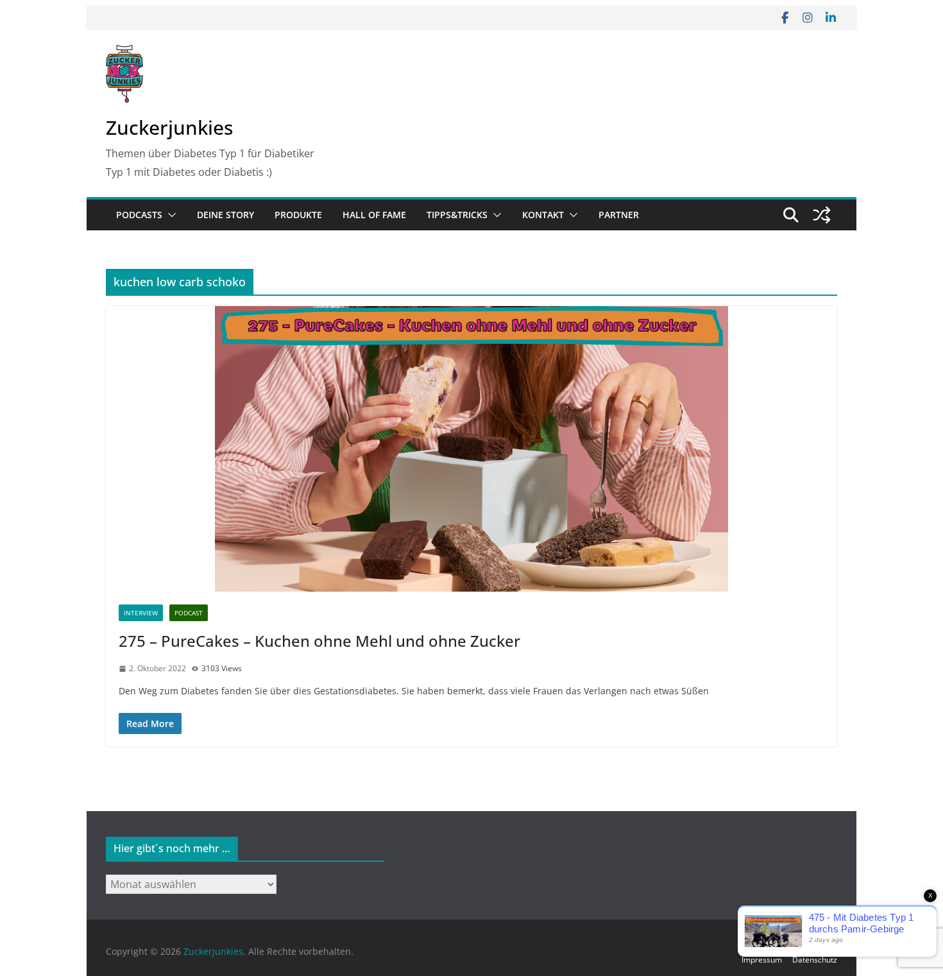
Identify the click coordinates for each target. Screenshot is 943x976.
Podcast (188, 612)
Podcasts (139, 215)
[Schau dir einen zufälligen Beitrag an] (821, 215)
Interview (141, 612)
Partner (619, 215)
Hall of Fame (374, 215)
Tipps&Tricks (457, 215)
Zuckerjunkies (169, 127)
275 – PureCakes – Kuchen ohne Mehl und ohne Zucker (319, 640)
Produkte (298, 215)
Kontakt (543, 215)
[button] (169, 215)
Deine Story (225, 215)
